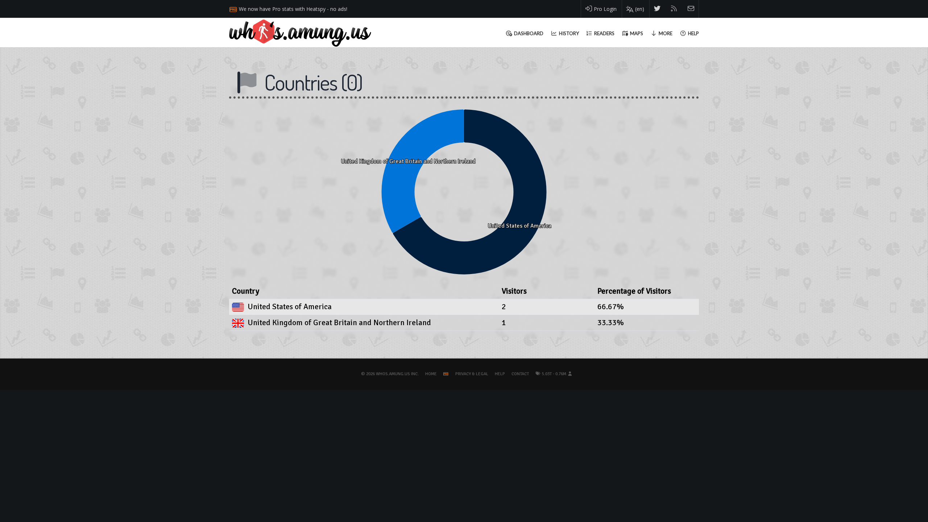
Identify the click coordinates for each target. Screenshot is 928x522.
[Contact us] (691, 9)
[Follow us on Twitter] (657, 9)
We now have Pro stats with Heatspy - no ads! (293, 8)
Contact (520, 374)
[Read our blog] (674, 9)
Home (431, 374)
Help (500, 374)
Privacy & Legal (471, 374)
